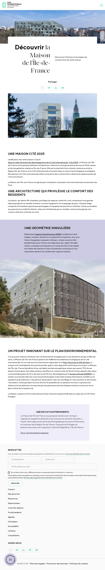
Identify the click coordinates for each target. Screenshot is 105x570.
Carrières (11, 531)
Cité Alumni (12, 522)
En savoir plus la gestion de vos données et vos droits (43, 478)
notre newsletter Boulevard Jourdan (78, 454)
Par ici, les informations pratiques (34, 433)
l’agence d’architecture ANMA (48, 234)
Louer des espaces (15, 508)
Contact (11, 489)
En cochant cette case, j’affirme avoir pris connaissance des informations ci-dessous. (42, 472)
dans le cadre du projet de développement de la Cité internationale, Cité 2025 (43, 162)
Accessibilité (13, 526)
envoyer (15, 483)
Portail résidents (15, 512)
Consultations (13, 535)
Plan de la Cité (14, 494)
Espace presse (14, 503)
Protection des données (57, 563)
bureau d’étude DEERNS (81, 374)
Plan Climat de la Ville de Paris (76, 362)
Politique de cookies (79, 563)
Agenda (11, 517)
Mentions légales (37, 563)
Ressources (13, 499)
